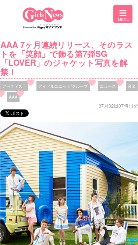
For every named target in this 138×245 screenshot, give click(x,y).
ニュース (108, 86)
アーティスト (14, 86)
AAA (13, 97)
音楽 (132, 86)
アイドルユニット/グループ (63, 86)
